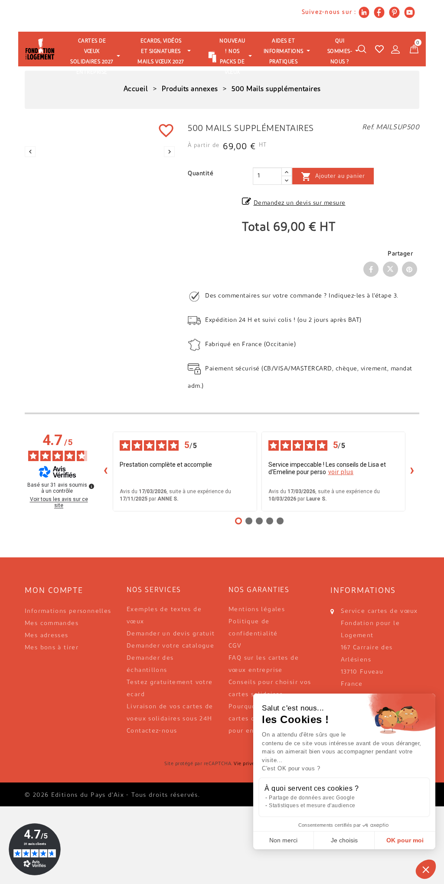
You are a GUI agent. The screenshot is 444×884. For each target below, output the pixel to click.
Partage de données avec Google (312, 798)
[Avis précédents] (106, 471)
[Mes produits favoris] (379, 49)
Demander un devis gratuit (171, 634)
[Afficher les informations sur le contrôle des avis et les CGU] (91, 486)
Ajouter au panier (333, 176)
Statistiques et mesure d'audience (312, 805)
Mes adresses (47, 635)
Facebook (371, 269)
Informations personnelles (68, 611)
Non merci (283, 840)
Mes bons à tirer (51, 648)
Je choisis (344, 840)
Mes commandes (51, 623)
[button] (425, 869)
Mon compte (54, 591)
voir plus (341, 471)
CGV (235, 646)
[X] (390, 269)
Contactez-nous (152, 731)
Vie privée (246, 764)
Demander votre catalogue (170, 646)
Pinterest (409, 269)
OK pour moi (405, 840)
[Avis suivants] (412, 471)
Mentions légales (257, 609)
